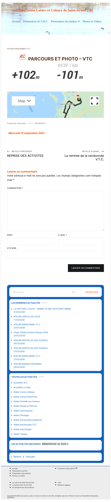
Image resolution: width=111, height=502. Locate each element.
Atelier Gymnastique (23, 410)
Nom (10, 235)
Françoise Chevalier (16, 123)
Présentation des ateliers (64, 21)
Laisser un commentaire (86, 268)
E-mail (62, 235)
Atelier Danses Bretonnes (25, 396)
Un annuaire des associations (23, 487)
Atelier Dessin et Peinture (25, 406)
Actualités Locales (22, 387)
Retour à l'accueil (24, 456)
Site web (11, 248)
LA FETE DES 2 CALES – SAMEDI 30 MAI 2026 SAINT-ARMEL (42, 309)
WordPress (10, 497)
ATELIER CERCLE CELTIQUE (27, 316)
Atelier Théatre (20, 434)
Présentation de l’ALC (35, 21)
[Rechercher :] (43, 292)
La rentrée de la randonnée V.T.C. (84, 155)
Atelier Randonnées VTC (18, 49)
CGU (59, 482)
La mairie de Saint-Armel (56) (23, 482)
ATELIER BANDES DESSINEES (28, 364)
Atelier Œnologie (21, 415)
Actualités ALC (20, 382)
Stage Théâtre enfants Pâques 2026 (31, 332)
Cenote (76, 496)
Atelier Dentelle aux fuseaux (27, 401)
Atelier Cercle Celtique (24, 392)
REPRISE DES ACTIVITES (25, 153)
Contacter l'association (67, 468)
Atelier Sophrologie (22, 429)
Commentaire (15, 188)
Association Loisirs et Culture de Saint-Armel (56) (55, 10)
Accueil (16, 21)
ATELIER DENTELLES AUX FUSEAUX (31, 340)
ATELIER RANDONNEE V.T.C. (27, 324)
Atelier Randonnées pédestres (28, 420)
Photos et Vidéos (92, 21)
